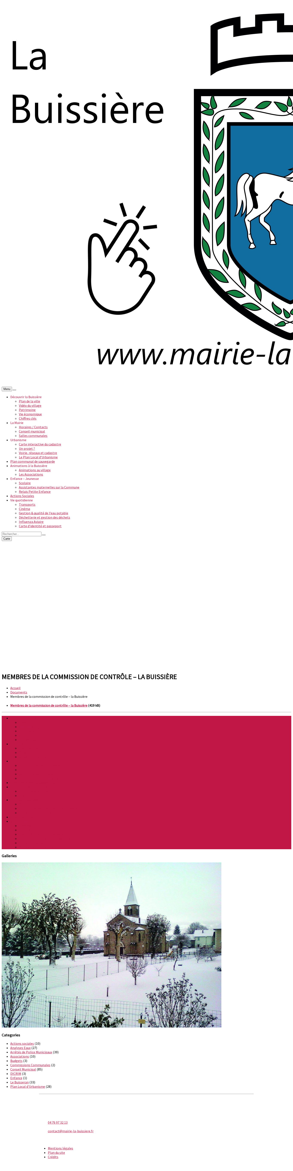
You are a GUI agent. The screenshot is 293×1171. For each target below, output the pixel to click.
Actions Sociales (22, 496)
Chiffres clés (27, 418)
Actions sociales (22, 1043)
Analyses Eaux (20, 1048)
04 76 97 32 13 (58, 1122)
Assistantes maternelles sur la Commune (49, 487)
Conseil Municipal (23, 1069)
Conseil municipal (32, 431)
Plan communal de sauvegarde (32, 461)
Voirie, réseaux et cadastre (38, 453)
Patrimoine (27, 410)
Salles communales (33, 435)
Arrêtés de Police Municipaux (31, 1052)
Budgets (16, 1061)
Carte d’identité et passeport (40, 526)
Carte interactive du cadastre (40, 444)
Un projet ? (27, 448)
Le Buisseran (19, 1082)
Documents (18, 692)
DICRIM (15, 1073)
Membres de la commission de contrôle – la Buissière (49, 705)
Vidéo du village (30, 405)
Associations (19, 1056)
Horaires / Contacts (33, 427)
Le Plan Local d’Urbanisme (38, 457)
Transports (27, 504)
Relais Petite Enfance (35, 491)
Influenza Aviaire (31, 521)
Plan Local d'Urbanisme (27, 1086)
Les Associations (31, 474)
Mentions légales (60, 1148)
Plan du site (56, 1152)
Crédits (53, 1157)
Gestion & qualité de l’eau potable (43, 513)
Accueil (15, 688)
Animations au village (35, 470)
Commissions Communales (30, 1065)
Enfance (16, 1078)
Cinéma (24, 509)
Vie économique (30, 414)
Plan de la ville (29, 401)
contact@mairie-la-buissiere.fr (71, 1131)
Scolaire (25, 483)
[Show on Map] (14, 390)
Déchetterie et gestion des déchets (44, 517)
